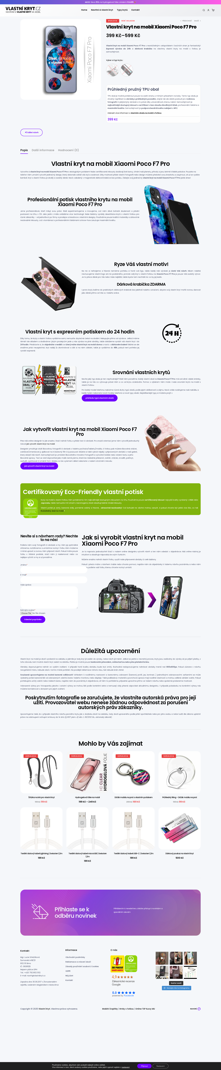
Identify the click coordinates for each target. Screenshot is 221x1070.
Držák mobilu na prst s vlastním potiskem (133, 797)
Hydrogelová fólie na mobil (87, 797)
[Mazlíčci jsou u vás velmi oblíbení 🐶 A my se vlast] (190, 958)
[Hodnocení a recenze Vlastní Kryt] (123, 981)
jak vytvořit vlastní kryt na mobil (40, 444)
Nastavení (160, 1066)
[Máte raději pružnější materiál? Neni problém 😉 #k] (162, 958)
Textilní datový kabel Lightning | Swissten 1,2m (41, 853)
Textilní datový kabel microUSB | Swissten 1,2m (88, 855)
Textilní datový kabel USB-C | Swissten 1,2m (133, 853)
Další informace (43, 150)
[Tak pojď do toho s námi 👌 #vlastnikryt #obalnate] (162, 972)
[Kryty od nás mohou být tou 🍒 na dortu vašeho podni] (176, 972)
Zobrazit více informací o (134, 113)
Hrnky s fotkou (126, 1008)
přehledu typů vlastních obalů (100, 398)
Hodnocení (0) (68, 150)
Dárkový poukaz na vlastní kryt (179, 853)
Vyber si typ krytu (114, 60)
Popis (24, 150)
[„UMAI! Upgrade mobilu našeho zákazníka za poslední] (176, 958)
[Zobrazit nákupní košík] (213, 10)
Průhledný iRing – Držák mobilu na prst (179, 797)
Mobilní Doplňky (110, 1008)
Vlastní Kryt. (44, 1008)
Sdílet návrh (32, 132)
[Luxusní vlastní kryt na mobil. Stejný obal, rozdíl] (190, 972)
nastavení (126, 1067)
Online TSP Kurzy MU (145, 1008)
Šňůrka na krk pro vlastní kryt (41, 797)
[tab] (24, 151)
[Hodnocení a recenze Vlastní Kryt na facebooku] (123, 994)
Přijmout (144, 1066)
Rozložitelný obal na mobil (52, 511)
